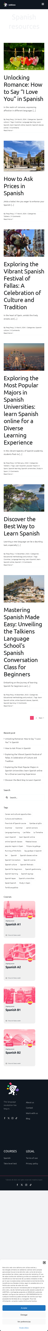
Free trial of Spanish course (15, 823)
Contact (29, 1107)
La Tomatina (38, 832)
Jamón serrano (32, 827)
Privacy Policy (24, 1328)
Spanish (29, 125)
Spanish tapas (10, 878)
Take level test (10, 1163)
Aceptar (24, 1308)
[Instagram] (12, 1118)
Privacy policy (32, 1163)
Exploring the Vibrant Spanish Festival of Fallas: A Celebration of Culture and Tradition (24, 285)
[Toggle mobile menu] (43, 4)
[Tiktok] (16, 1118)
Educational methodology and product (18, 556)
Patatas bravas (31, 841)
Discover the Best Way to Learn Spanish (22, 526)
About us (30, 1102)
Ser (6, 855)
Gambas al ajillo (35, 823)
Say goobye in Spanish (33, 850)
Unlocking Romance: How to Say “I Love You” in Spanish (23, 88)
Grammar (18, 122)
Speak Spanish (10, 883)
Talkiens (7, 216)
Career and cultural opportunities (18, 814)
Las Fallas (26, 832)
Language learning (29, 122)
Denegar (24, 1315)
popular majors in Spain (14, 846)
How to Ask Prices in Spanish (18, 185)
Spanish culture (11, 864)
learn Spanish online (17, 125)
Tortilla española (11, 887)
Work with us (32, 1113)
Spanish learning (15, 468)
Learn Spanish (21, 465)
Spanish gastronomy (33, 869)
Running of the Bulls (13, 850)
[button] (44, 1262)
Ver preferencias (24, 1322)
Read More (8, 130)
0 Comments (14, 127)
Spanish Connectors (12, 860)
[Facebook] (5, 1118)
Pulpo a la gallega (33, 846)
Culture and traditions (13, 818)
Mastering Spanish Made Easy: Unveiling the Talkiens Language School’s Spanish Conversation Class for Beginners (23, 641)
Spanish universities (28, 468)
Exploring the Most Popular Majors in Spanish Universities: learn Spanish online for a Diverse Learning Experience (21, 410)
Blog (28, 1118)
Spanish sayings (27, 873)
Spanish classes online (28, 855)
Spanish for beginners (13, 869)
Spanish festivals (26, 864)
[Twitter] (9, 1118)
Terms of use (32, 1158)
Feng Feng (9, 119)
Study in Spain (24, 883)
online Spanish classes (23, 700)
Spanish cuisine (30, 860)
